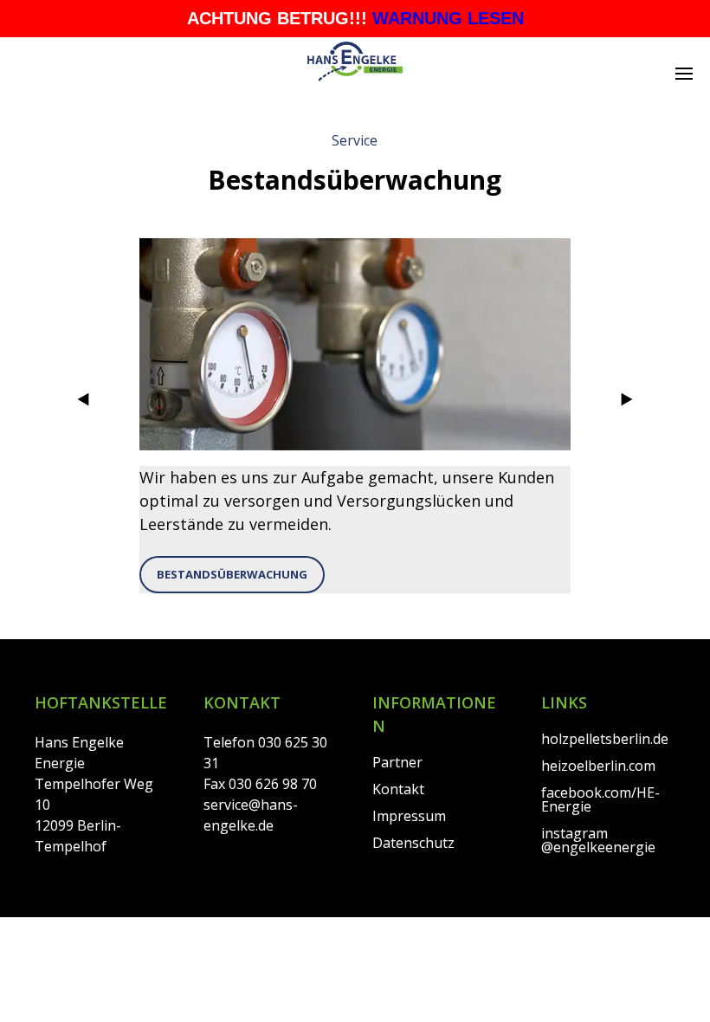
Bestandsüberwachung (232, 574)
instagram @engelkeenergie (598, 840)
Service (355, 140)
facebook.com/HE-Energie (600, 799)
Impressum (409, 815)
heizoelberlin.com (598, 765)
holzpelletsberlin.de (604, 738)
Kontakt (398, 789)
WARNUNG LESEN (448, 18)
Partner (397, 762)
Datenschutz (413, 842)
